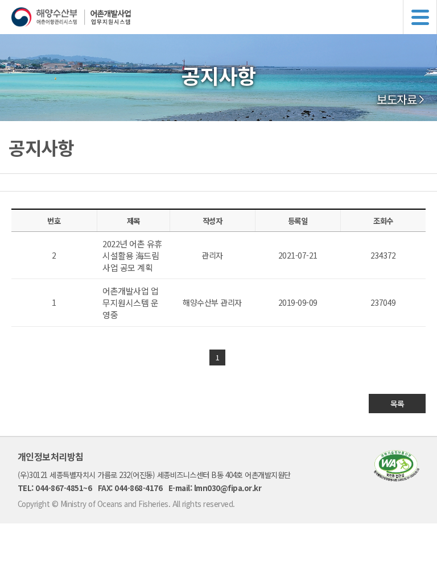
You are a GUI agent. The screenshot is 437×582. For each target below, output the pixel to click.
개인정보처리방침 (51, 456)
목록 (397, 403)
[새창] (396, 478)
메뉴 (420, 17)
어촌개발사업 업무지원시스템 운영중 (130, 303)
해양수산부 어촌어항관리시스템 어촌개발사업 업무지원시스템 (224, 17)
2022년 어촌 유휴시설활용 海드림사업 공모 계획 (132, 255)
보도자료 (397, 99)
